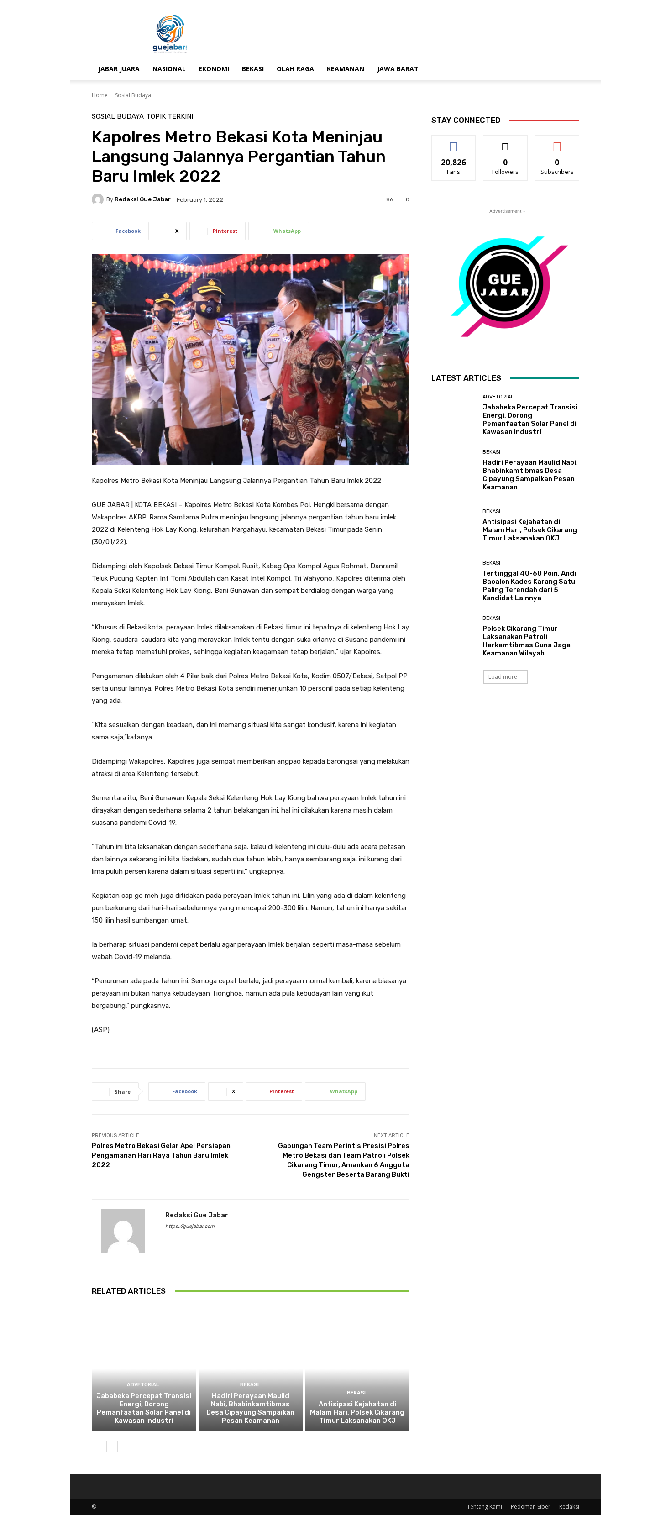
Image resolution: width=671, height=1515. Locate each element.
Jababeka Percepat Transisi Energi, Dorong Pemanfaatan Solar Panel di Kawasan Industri (143, 1408)
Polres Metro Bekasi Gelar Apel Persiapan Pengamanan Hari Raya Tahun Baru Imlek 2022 (161, 1155)
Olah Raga (295, 68)
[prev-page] (97, 1446)
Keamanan (345, 68)
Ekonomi (214, 68)
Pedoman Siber (530, 1506)
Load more (502, 677)
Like (454, 142)
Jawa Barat (398, 68)
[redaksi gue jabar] (99, 199)
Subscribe (557, 142)
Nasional (169, 68)
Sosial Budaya (133, 95)
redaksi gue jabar (143, 199)
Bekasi (253, 68)
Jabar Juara (119, 68)
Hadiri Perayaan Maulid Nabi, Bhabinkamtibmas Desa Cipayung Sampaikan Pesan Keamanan (250, 1408)
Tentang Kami (484, 1506)
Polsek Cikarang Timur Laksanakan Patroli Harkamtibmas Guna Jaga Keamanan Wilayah (526, 640)
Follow (505, 142)
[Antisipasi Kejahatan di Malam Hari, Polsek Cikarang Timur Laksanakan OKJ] (357, 1368)
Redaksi (569, 1506)
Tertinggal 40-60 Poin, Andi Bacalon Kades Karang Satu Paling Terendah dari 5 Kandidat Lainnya (529, 585)
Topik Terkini (169, 116)
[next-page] (112, 1446)
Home (100, 95)
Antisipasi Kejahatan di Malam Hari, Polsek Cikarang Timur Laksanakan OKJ (357, 1412)
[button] (568, 69)
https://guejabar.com (190, 1226)
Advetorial (143, 1384)
